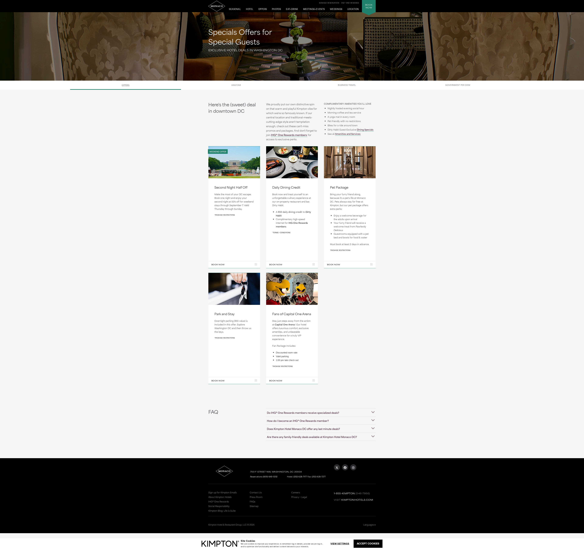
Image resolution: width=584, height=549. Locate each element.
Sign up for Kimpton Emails (222, 492)
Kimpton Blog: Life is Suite (222, 510)
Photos (276, 9)
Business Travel (347, 84)
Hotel (249, 9)
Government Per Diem (457, 84)
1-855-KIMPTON (344, 493)
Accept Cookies (368, 544)
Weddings (336, 9)
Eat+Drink (292, 9)
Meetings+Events (314, 9)
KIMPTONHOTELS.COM (357, 499)
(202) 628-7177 (300, 476)
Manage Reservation (329, 3)
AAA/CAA (236, 84)
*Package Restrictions (224, 215)
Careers (295, 492)
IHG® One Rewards (218, 501)
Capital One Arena (285, 324)
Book (368, 6)
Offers (262, 9)
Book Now (218, 264)
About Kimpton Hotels (219, 497)
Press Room (256, 497)
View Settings (339, 543)
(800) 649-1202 (270, 476)
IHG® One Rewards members (289, 135)
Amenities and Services (347, 134)
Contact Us (256, 492)
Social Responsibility (218, 506)
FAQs (252, 501)
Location (353, 9)
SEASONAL (235, 9)
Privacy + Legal (299, 497)
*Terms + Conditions (281, 232)
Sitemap (254, 506)
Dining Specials (365, 129)
